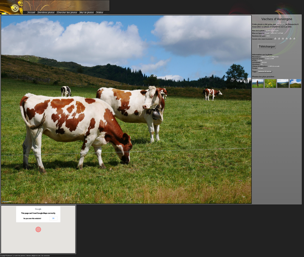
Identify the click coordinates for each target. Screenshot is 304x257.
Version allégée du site (33, 255)
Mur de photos (87, 13)
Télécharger (267, 46)
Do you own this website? (32, 218)
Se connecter (46, 255)
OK (53, 218)
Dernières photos (46, 13)
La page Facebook (6, 255)
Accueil (31, 13)
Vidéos (100, 13)
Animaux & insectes (265, 71)
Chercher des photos (67, 13)
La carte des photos (19, 255)
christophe (280, 24)
